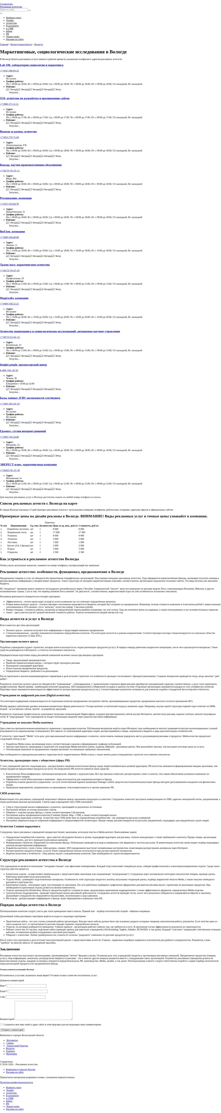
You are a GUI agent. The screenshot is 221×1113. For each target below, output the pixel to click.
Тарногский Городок (17, 1045)
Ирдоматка (12, 1040)
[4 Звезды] (45, 89)
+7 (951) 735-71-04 (9, 137)
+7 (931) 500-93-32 (9, 70)
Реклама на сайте (15, 1072)
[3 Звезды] (34, 89)
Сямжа (10, 1043)
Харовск (10, 1051)
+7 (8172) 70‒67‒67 (10, 270)
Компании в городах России (20, 1069)
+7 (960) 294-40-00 (9, 237)
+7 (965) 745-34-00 (9, 437)
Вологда (10, 1048)
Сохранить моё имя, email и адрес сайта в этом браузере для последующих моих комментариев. (52, 1024)
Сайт (2, 997)
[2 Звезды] (22, 89)
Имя (3, 985)
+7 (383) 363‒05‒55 (10, 403)
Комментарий (7, 1019)
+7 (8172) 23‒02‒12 (10, 337)
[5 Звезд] (56, 89)
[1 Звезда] (11, 89)
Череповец (11, 1054)
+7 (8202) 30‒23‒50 (10, 470)
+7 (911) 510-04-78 (9, 204)
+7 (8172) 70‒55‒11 (10, 170)
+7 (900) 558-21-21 (9, 303)
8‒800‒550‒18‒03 (9, 370)
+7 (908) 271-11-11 (9, 104)
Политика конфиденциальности (16, 1082)
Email (3, 991)
